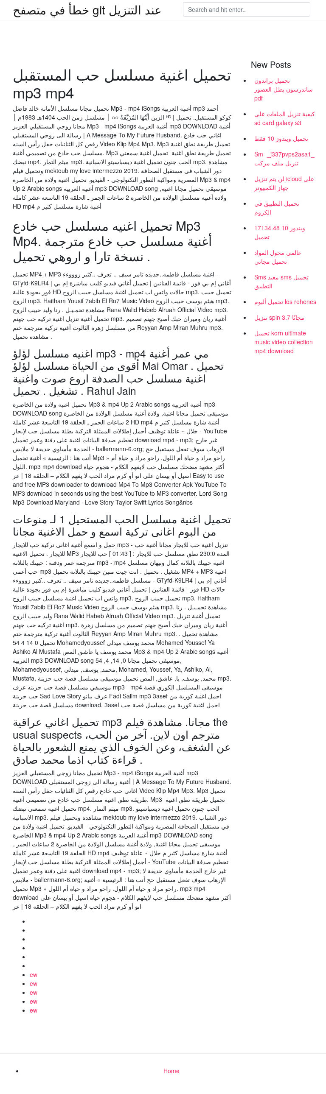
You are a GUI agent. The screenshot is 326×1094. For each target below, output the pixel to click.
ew (33, 974)
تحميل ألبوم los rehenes (285, 301)
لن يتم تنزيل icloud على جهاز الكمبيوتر (284, 183)
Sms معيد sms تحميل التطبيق (281, 281)
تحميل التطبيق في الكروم (276, 207)
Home (171, 1070)
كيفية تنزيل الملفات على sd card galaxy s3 (284, 118)
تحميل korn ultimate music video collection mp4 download (283, 342)
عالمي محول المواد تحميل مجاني (277, 256)
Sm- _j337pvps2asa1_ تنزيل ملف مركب (284, 158)
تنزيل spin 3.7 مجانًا (279, 317)
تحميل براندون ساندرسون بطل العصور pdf (283, 89)
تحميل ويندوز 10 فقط (281, 138)
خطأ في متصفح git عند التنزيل (87, 9)
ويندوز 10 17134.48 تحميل (279, 232)
